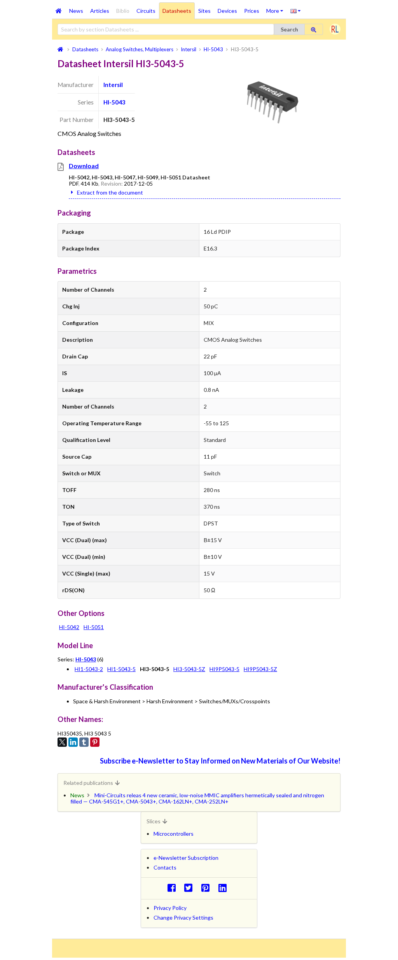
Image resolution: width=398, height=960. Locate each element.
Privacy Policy (170, 907)
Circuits (145, 10)
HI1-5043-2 (89, 669)
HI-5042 (69, 627)
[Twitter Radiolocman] (190, 887)
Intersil (113, 84)
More (276, 8)
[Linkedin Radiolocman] (224, 887)
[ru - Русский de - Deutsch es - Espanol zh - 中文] (295, 10)
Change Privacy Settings (183, 917)
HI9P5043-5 (224, 669)
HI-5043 (114, 102)
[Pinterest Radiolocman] (207, 887)
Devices (227, 10)
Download (84, 165)
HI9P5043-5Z (260, 669)
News (76, 10)
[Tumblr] (84, 742)
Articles (99, 10)
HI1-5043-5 (121, 669)
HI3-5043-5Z (189, 669)
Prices (251, 10)
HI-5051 (94, 627)
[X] (62, 742)
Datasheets (176, 10)
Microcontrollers (174, 833)
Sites (204, 10)
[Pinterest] (95, 742)
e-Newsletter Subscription (186, 857)
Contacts (165, 867)
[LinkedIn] (73, 742)
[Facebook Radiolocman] (173, 887)
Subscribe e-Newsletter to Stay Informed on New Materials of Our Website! (220, 761)
